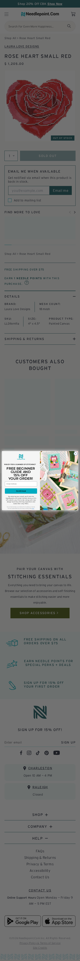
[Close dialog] (75, 453)
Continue (21, 491)
